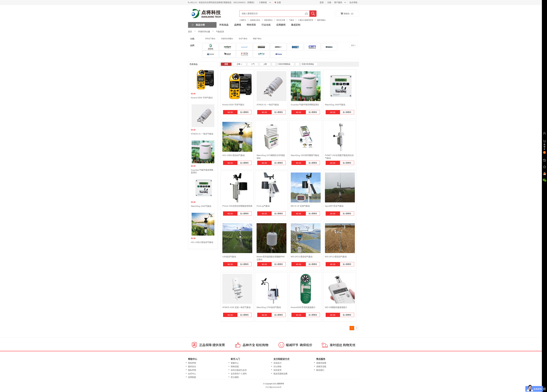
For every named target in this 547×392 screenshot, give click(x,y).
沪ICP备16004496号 (273, 387)
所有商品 (223, 25)
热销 (226, 64)
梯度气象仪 (257, 39)
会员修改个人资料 (239, 373)
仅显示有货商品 (307, 64)
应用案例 (280, 25)
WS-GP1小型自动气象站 (336, 256)
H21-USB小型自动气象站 (202, 242)
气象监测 (220, 31)
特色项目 (251, 25)
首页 (190, 31)
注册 (329, 2)
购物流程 (235, 366)
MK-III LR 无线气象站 (300, 206)
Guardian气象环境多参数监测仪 (305, 104)
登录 (322, 2)
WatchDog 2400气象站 (201, 206)
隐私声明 (192, 370)
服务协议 (192, 366)
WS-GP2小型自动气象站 (302, 256)
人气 (253, 64)
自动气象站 (243, 39)
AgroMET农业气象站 (334, 206)
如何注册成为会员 (239, 370)
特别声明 (192, 363)
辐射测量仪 (321, 20)
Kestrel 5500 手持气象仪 (202, 98)
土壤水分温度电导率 (305, 20)
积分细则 (235, 377)
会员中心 (192, 373)
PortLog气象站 (263, 206)
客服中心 (235, 363)
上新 (265, 64)
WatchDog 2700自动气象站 (269, 307)
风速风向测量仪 (227, 39)
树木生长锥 (280, 20)
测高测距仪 (268, 20)
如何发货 (277, 370)
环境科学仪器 (204, 31)
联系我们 (320, 370)
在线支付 (277, 363)
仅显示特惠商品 (283, 64)
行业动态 (266, 25)
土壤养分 (242, 20)
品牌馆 (237, 25)
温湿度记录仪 (255, 20)
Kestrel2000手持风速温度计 (303, 307)
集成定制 (295, 25)
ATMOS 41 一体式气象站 (202, 134)
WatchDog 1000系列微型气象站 (305, 155)
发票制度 (192, 377)
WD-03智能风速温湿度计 (336, 307)
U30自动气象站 (229, 256)
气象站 (291, 20)
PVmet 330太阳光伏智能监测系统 (237, 206)
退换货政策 (321, 363)
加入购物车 (244, 112)
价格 (239, 64)
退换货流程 (321, 366)
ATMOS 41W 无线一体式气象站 (236, 307)
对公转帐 (277, 366)
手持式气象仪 (210, 39)
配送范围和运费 (280, 373)
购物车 (348, 14)
